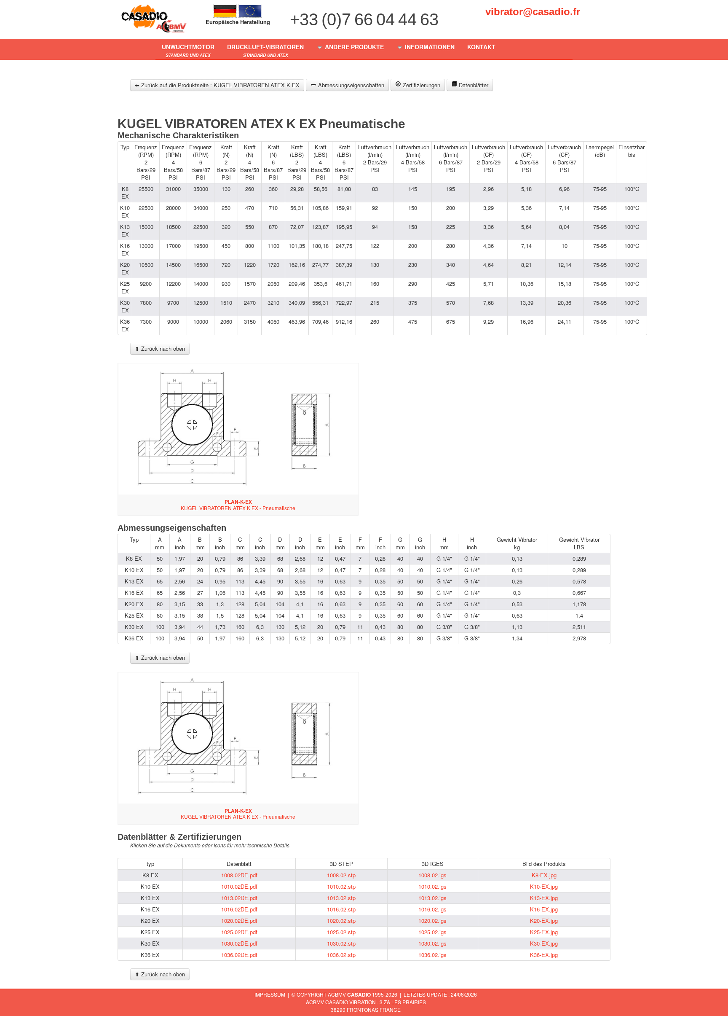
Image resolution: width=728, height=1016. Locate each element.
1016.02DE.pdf (239, 909)
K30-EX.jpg (544, 943)
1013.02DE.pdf (239, 898)
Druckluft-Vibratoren (265, 50)
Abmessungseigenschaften (350, 85)
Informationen (429, 47)
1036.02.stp (341, 955)
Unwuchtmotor (188, 50)
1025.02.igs (432, 932)
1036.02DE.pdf (239, 955)
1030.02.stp (341, 943)
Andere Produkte (353, 47)
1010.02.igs (432, 886)
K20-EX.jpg (544, 921)
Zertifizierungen (420, 85)
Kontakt (481, 47)
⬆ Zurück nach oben (160, 348)
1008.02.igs (432, 875)
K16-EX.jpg (544, 909)
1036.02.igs (432, 955)
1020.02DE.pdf (239, 921)
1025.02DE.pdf (239, 932)
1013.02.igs (432, 898)
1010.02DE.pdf (239, 886)
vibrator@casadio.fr (532, 11)
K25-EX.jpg (544, 932)
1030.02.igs (432, 943)
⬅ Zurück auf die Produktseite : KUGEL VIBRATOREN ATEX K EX (217, 85)
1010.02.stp (341, 886)
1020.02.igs (432, 921)
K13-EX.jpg (544, 898)
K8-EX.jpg (544, 875)
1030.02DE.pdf (239, 943)
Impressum (269, 994)
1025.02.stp (341, 932)
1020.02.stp (341, 921)
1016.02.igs (432, 909)
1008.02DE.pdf (239, 875)
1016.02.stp (341, 909)
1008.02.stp (341, 875)
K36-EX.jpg (544, 955)
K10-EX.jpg (544, 886)
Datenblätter (472, 85)
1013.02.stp (341, 898)
